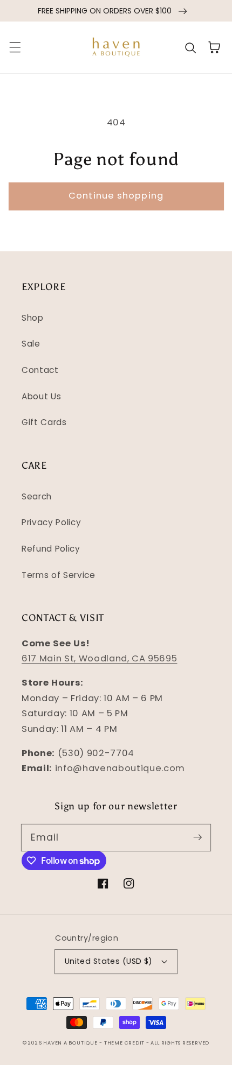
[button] (15, 47)
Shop (33, 317)
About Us (41, 396)
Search (37, 496)
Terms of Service (58, 575)
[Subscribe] (197, 837)
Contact (40, 370)
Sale (31, 343)
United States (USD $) (109, 961)
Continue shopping (116, 195)
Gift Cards (44, 422)
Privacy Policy (51, 522)
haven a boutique (70, 1042)
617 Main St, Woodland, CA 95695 (99, 658)
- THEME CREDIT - (125, 1042)
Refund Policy (51, 548)
